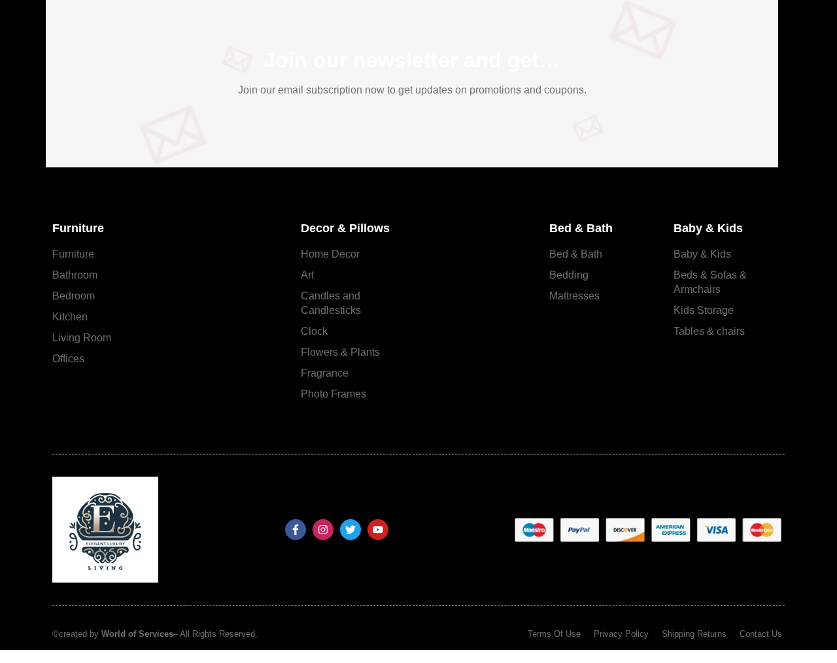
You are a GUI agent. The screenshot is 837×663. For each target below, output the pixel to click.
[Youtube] (377, 529)
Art (307, 274)
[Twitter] (350, 529)
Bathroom (74, 274)
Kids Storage (704, 310)
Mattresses (574, 295)
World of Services (137, 634)
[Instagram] (323, 529)
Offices (68, 358)
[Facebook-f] (295, 529)
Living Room (81, 337)
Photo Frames (333, 394)
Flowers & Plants (340, 352)
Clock (314, 331)
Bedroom (73, 295)
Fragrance (325, 373)
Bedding (569, 274)
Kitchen (70, 316)
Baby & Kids (702, 254)
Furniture (73, 254)
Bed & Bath (575, 254)
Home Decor (330, 254)
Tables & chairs (709, 331)
